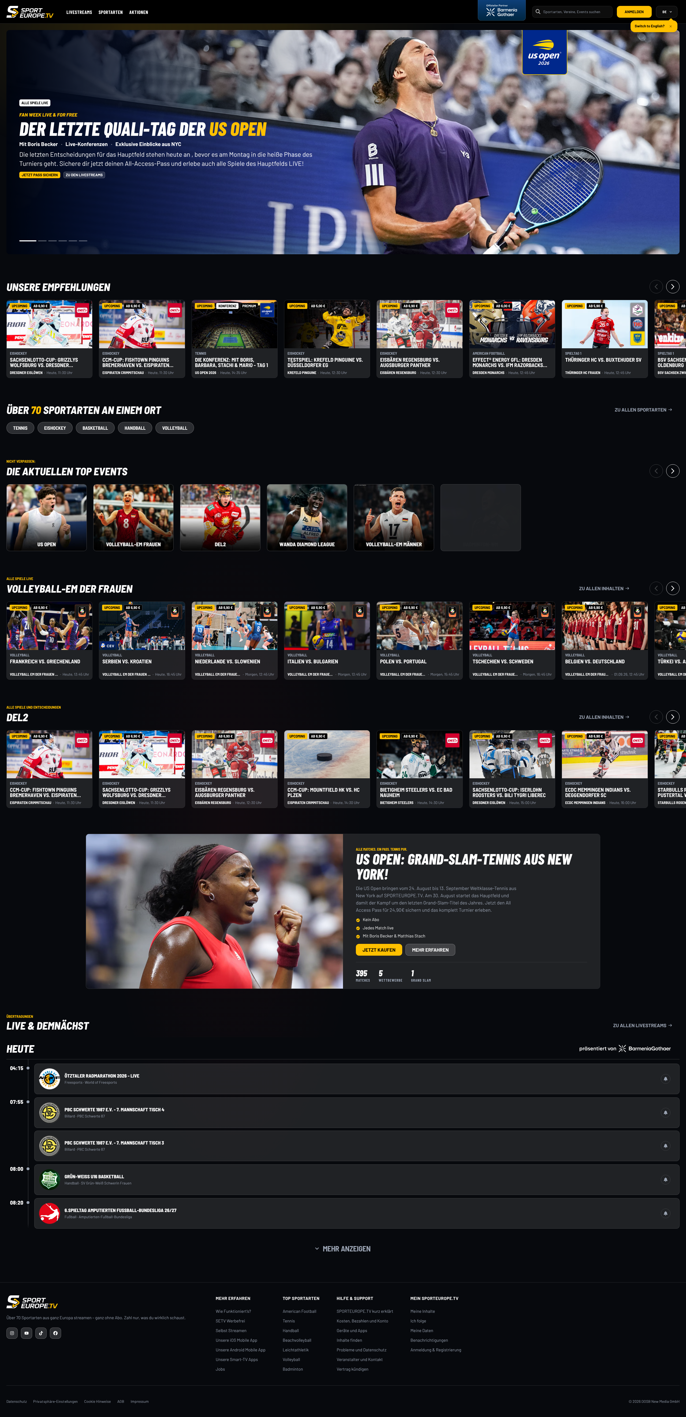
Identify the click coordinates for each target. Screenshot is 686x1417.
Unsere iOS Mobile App (236, 1340)
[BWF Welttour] (481, 517)
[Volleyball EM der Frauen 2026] (133, 517)
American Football (299, 1311)
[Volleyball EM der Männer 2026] (394, 517)
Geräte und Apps (352, 1330)
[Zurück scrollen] (656, 286)
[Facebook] (55, 1333)
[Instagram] (12, 1333)
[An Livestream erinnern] (665, 1079)
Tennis (289, 1320)
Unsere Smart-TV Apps (237, 1359)
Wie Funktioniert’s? (233, 1311)
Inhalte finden (349, 1340)
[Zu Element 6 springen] (83, 240)
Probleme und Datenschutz (362, 1349)
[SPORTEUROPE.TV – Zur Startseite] (30, 12)
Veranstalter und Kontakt (360, 1359)
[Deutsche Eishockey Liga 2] (220, 517)
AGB (120, 1401)
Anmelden (634, 11)
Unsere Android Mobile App (241, 1349)
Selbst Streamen (231, 1330)
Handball (291, 1330)
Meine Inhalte (423, 1311)
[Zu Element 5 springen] (73, 240)
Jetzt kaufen (379, 950)
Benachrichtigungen (429, 1340)
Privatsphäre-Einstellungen (55, 1401)
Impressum (140, 1401)
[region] (343, 142)
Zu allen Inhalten (601, 588)
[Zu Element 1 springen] (27, 240)
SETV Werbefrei (230, 1320)
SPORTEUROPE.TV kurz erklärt (365, 1311)
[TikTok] (41, 1333)
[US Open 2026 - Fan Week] (46, 517)
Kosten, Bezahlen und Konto (362, 1320)
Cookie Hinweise (97, 1401)
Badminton (293, 1369)
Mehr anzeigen (347, 1248)
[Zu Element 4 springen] (62, 240)
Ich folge (418, 1320)
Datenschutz (16, 1401)
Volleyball (291, 1359)
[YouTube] (26, 1333)
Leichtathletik (296, 1349)
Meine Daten (422, 1330)
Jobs (220, 1369)
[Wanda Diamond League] (307, 517)
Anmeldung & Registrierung (436, 1349)
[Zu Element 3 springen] (52, 240)
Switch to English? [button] (650, 23)
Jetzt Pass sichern (40, 175)
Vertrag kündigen (352, 1369)
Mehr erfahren (430, 950)
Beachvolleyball (297, 1340)
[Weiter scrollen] (673, 286)
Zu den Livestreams (84, 175)
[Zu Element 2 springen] (42, 240)
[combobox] (576, 11)
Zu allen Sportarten (640, 410)
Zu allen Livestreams (639, 1025)
